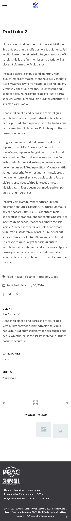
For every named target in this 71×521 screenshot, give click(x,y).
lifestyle (29, 276)
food (10, 276)
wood (54, 276)
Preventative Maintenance (18, 494)
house (19, 276)
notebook (43, 276)
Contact (44, 498)
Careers (32, 498)
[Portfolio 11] (43, 429)
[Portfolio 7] (60, 431)
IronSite (41, 516)
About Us (19, 489)
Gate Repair (34, 489)
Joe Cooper (9, 314)
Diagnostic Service (14, 498)
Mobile (5, 359)
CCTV (40, 494)
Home (7, 489)
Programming (9, 378)
